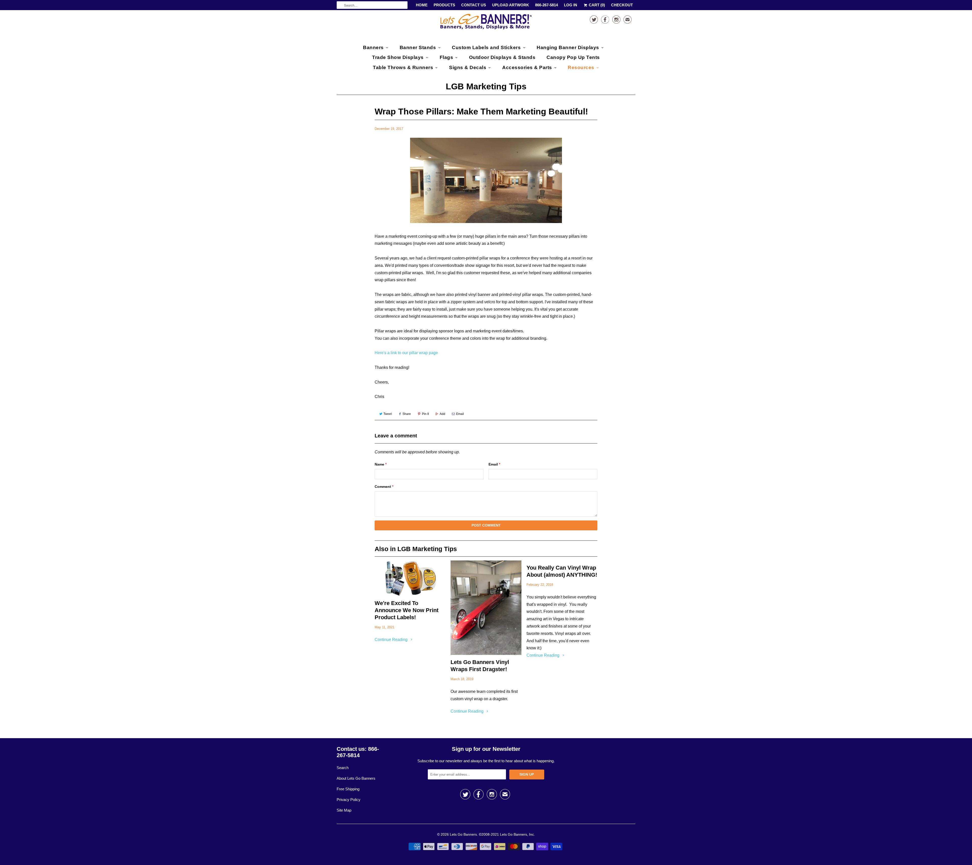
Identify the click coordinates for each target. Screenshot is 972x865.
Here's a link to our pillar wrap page (406, 353)
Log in (570, 5)
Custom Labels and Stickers (486, 47)
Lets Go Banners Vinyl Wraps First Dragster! (480, 665)
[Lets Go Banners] (486, 24)
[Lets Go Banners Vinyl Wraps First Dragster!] (486, 607)
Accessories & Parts (527, 67)
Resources (581, 67)
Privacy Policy (348, 799)
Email (460, 414)
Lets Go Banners (463, 834)
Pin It (425, 414)
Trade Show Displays (398, 57)
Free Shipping (348, 789)
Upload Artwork (510, 5)
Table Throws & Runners (403, 67)
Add (442, 414)
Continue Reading (392, 639)
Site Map (344, 810)
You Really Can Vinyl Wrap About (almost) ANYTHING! (561, 571)
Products (444, 5)
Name (381, 464)
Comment (384, 487)
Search (343, 768)
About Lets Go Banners (356, 778)
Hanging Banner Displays (568, 47)
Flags (446, 57)
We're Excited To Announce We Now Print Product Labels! (406, 610)
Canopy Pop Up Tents (573, 57)
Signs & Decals (467, 67)
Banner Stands (418, 47)
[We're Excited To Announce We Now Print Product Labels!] (410, 578)
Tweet (387, 414)
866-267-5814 (546, 5)
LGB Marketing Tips (486, 86)
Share (406, 414)
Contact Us (473, 5)
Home (422, 5)
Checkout (622, 5)
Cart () (596, 5)
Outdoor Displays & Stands (502, 57)
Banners (373, 47)
